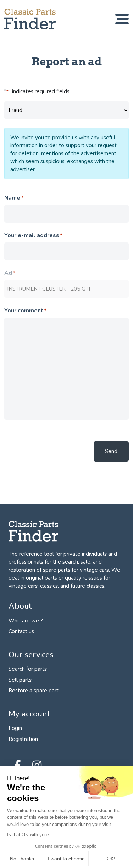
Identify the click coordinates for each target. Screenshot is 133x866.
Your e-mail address (33, 235)
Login (15, 728)
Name (13, 198)
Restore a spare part (34, 690)
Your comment (25, 310)
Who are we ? (26, 620)
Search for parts (28, 668)
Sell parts (20, 679)
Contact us (21, 631)
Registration (23, 739)
